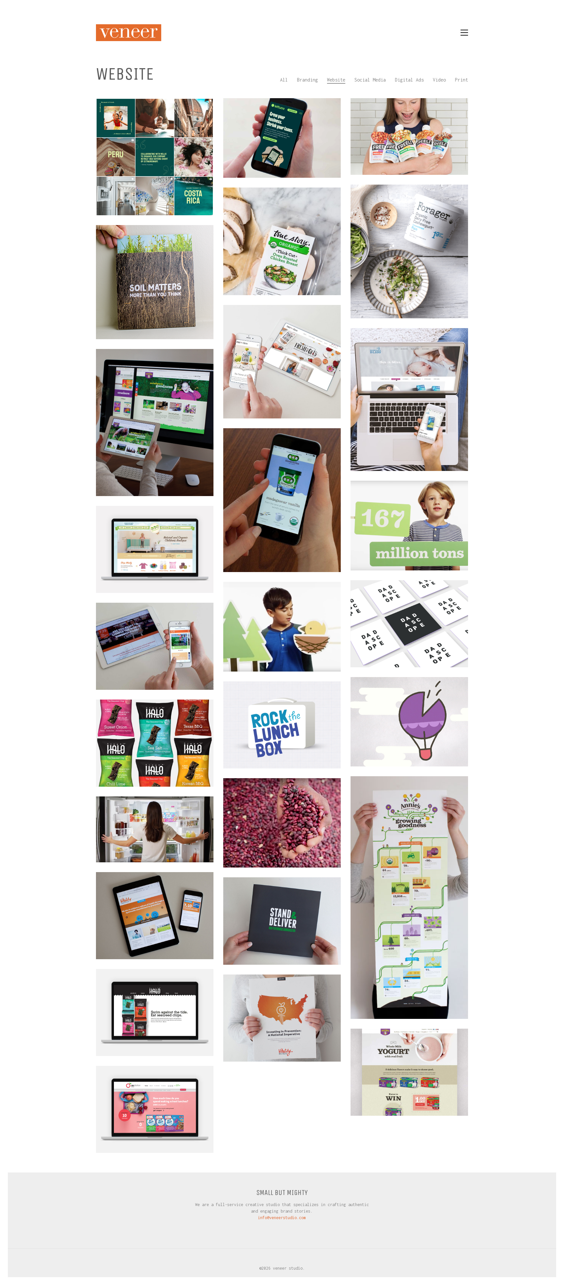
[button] (464, 32)
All (284, 80)
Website (336, 80)
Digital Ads (409, 80)
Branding (307, 80)
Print (461, 80)
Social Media (370, 80)
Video (439, 80)
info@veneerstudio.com (282, 1217)
